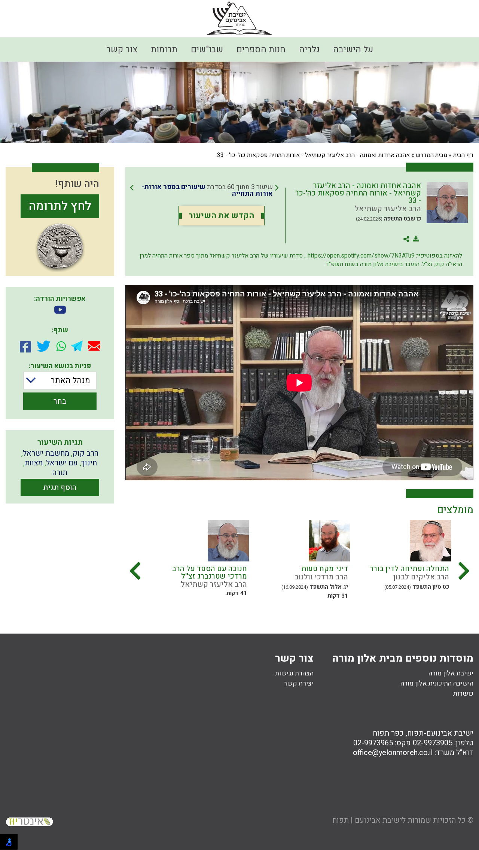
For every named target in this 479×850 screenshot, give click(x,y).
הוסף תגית (60, 487)
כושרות (463, 694)
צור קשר (121, 49)
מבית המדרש (431, 155)
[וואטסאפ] (61, 346)
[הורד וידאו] (60, 310)
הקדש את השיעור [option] (221, 216)
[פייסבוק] (25, 346)
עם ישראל (62, 463)
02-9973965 (373, 742)
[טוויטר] (43, 346)
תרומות (164, 49)
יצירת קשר (299, 683)
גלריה (309, 49)
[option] (383, 562)
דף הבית (463, 155)
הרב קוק (85, 453)
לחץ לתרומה (60, 206)
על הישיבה (353, 49)
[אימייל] (94, 346)
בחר (60, 401)
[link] (204, 190)
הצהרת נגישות (294, 673)
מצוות (34, 463)
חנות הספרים (261, 49)
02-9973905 (432, 742)
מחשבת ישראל (46, 453)
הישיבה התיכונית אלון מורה (436, 683)
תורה (59, 472)
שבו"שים (207, 49)
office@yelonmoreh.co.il (393, 752)
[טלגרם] (77, 345)
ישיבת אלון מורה (450, 673)
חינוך (89, 463)
